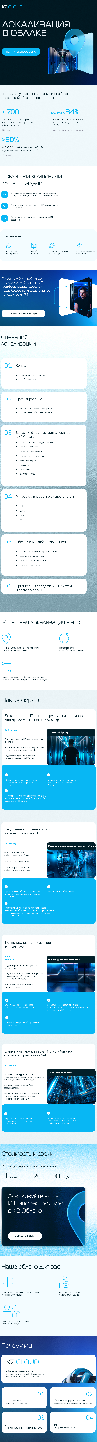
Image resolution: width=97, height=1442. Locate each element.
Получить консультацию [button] (23, 313)
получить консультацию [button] (21, 51)
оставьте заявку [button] (25, 1235)
